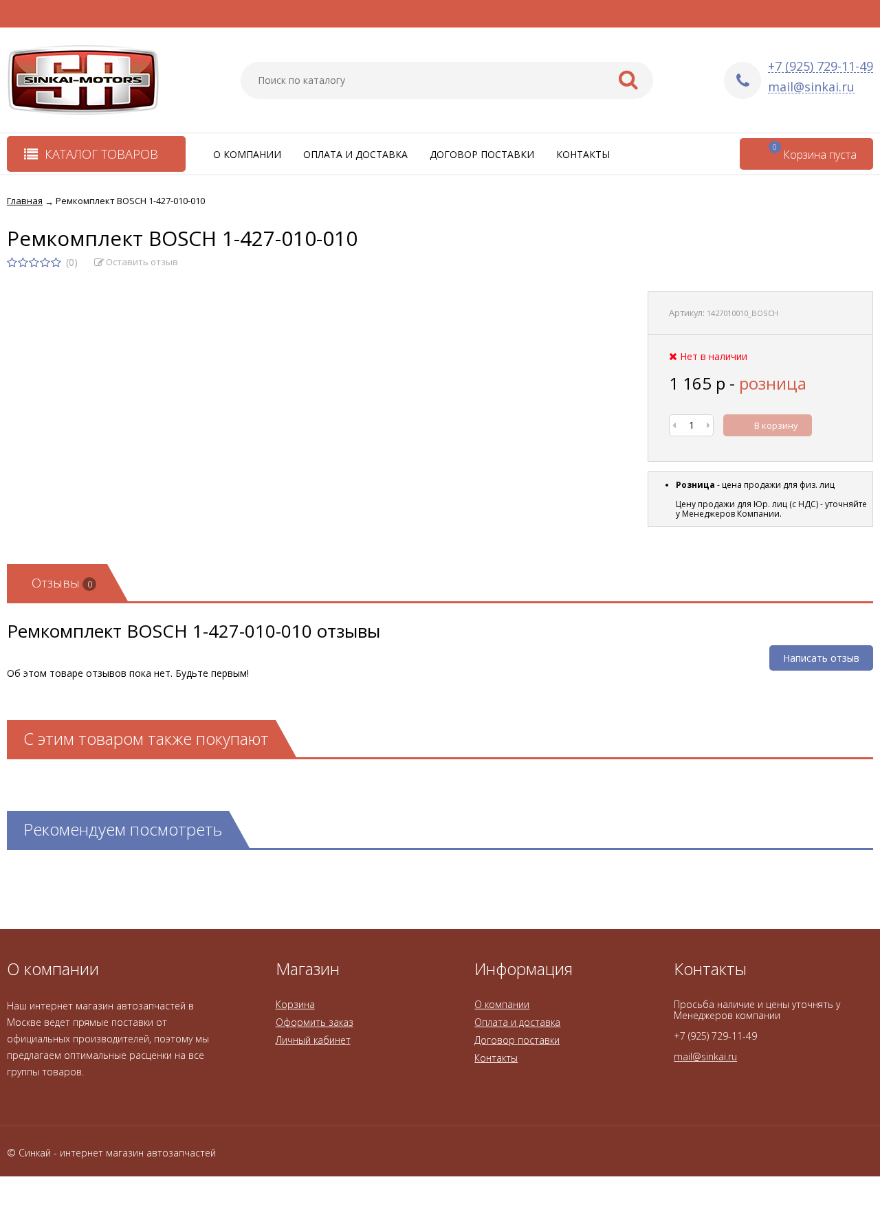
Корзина (295, 1004)
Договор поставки (482, 154)
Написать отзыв (821, 657)
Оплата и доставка (355, 154)
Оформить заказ (314, 1022)
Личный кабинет (313, 1040)
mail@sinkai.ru (811, 86)
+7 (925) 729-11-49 (820, 66)
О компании (247, 154)
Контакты (583, 154)
